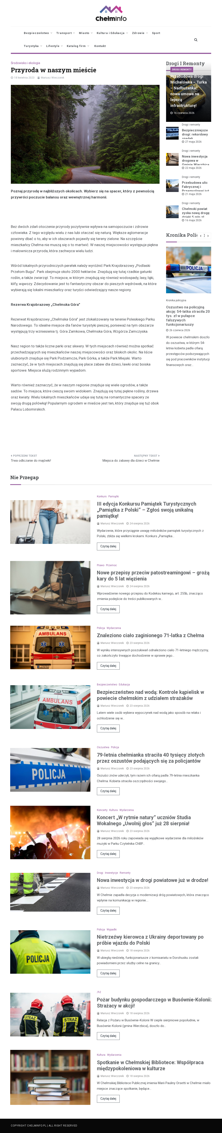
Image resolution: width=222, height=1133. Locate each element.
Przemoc (111, 565)
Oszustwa (103, 747)
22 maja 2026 (193, 167)
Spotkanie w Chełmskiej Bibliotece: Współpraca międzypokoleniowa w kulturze (150, 1066)
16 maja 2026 (193, 220)
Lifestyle (52, 46)
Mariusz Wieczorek (52, 77)
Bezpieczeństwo (36, 33)
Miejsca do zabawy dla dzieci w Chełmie (131, 461)
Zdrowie (138, 33)
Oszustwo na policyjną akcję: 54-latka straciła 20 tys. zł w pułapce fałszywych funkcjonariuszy (188, 316)
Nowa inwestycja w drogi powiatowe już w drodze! (152, 880)
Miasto (84, 33)
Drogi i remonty (181, 69)
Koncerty (102, 810)
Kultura (113, 810)
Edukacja (124, 684)
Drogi (100, 872)
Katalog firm (76, 46)
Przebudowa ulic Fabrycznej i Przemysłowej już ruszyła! (195, 189)
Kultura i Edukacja (110, 33)
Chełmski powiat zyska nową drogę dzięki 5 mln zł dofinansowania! (195, 215)
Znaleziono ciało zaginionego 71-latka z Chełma (150, 635)
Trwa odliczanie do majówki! (31, 461)
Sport (156, 33)
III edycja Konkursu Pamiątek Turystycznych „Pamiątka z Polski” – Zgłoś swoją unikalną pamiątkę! (146, 510)
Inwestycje (111, 872)
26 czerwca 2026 (179, 330)
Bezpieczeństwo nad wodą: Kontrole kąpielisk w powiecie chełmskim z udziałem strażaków (150, 695)
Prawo (100, 565)
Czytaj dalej (108, 546)
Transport (64, 33)
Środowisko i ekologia (25, 63)
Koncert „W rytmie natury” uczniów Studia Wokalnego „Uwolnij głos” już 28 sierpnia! (144, 821)
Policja (101, 628)
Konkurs (102, 496)
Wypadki (112, 929)
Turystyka (31, 46)
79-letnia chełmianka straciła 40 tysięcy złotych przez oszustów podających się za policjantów (150, 758)
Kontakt (100, 46)
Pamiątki (113, 496)
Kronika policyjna (176, 300)
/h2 (99, 992)
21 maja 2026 (193, 194)
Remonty (125, 872)
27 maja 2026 (193, 141)
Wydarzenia (114, 628)
